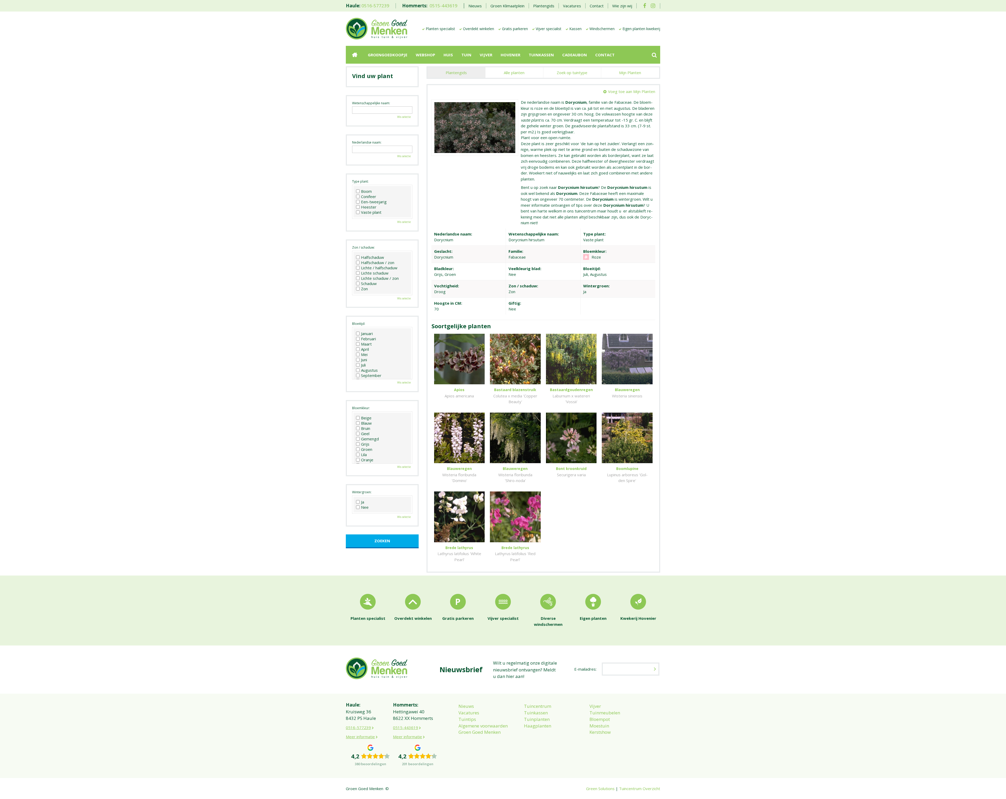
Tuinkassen (536, 713)
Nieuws (466, 706)
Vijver (595, 706)
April (365, 349)
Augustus (369, 370)
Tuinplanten (537, 719)
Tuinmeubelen (604, 713)
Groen (366, 449)
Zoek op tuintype (572, 72)
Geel (365, 433)
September (371, 375)
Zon (364, 289)
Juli (363, 365)
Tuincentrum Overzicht (639, 788)
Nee (365, 507)
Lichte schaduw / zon (380, 278)
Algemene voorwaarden (483, 726)
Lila (364, 454)
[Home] (355, 55)
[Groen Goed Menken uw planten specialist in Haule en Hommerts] (376, 28)
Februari (368, 339)
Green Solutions (600, 788)
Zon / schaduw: (363, 247)
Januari (367, 333)
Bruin (365, 428)
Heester (368, 207)
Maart (366, 344)
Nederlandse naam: (366, 142)
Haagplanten (537, 726)
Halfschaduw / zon (377, 262)
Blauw (366, 423)
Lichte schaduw (375, 273)
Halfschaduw (372, 257)
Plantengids (456, 72)
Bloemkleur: (361, 408)
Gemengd (370, 439)
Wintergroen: (361, 492)
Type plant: (360, 181)
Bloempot (599, 719)
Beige (366, 418)
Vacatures (468, 713)
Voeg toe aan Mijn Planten (631, 91)
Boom (366, 191)
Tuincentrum (537, 706)
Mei (364, 354)
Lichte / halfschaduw (379, 268)
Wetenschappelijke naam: (371, 103)
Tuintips (467, 719)
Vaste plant (371, 212)
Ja (362, 502)
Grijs (365, 444)
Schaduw (369, 283)
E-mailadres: (585, 669)
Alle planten (514, 72)
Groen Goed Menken (479, 732)
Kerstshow (600, 732)
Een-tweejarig (374, 202)
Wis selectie (404, 117)
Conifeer (368, 196)
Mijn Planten (630, 72)
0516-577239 (375, 6)
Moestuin (599, 726)
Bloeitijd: (358, 323)
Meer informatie (360, 736)
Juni (364, 360)
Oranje (367, 460)
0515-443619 (443, 6)
